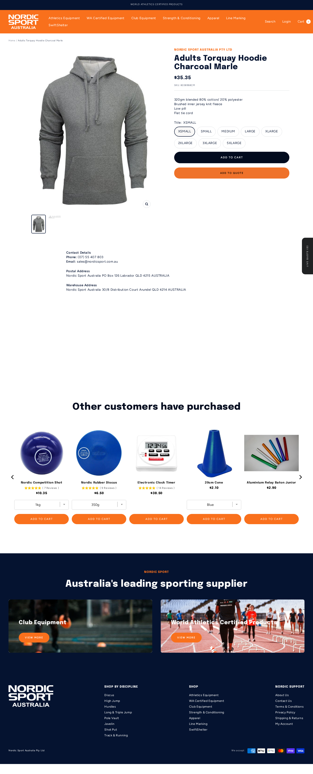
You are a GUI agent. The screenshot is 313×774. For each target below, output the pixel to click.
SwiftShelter (58, 25)
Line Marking (236, 18)
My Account (284, 724)
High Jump (112, 701)
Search (270, 21)
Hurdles (110, 706)
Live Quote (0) (307, 256)
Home (12, 40)
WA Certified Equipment (105, 18)
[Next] (300, 477)
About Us (282, 695)
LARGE (250, 131)
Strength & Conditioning (182, 18)
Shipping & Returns (289, 718)
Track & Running (116, 735)
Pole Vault (111, 718)
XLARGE (271, 131)
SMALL (206, 131)
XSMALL (184, 131)
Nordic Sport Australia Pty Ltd (203, 49)
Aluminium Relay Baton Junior (271, 482)
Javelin (109, 724)
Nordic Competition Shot (41, 482)
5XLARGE (234, 143)
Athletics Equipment (64, 18)
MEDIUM (228, 131)
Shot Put (110, 729)
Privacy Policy (285, 712)
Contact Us (283, 701)
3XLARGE (209, 143)
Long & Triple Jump (118, 712)
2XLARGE (185, 143)
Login (286, 21)
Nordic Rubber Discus (99, 482)
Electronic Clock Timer (156, 482)
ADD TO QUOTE (232, 173)
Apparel (213, 18)
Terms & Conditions (289, 706)
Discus (109, 695)
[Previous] (13, 477)
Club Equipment (143, 18)
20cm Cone (214, 482)
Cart (303, 21)
